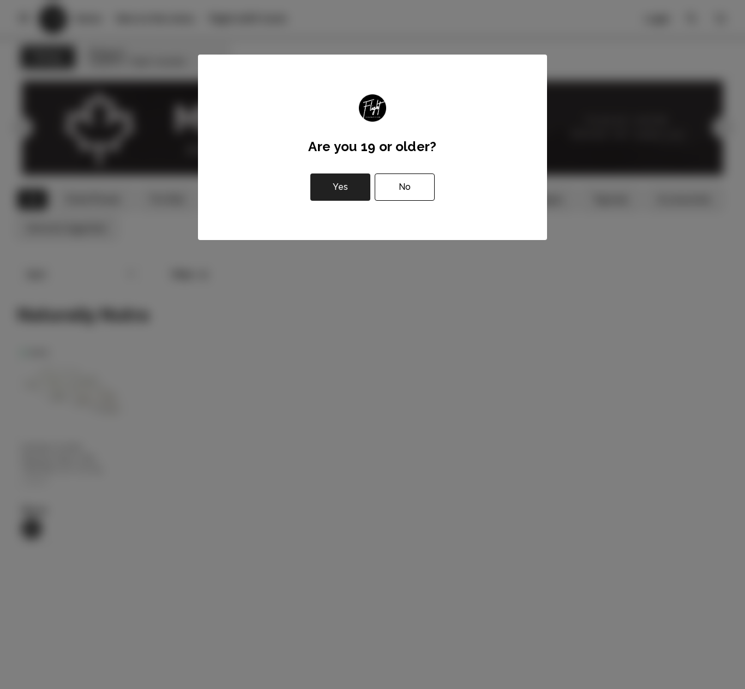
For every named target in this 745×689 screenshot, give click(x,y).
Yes (340, 187)
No (405, 187)
